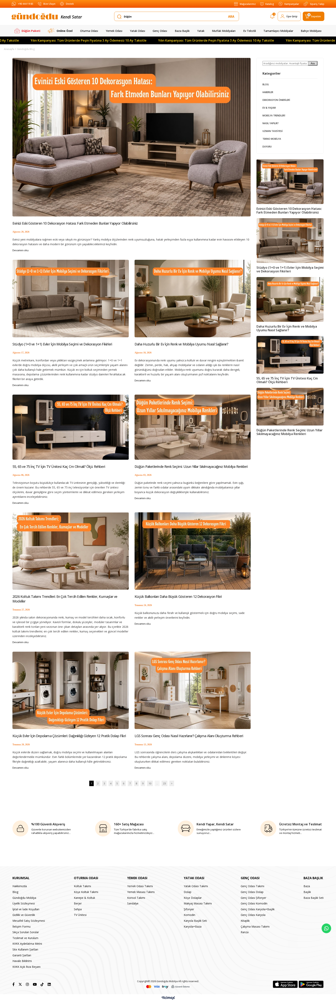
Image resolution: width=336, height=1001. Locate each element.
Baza (307, 886)
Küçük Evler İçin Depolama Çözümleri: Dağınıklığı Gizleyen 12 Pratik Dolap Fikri (69, 736)
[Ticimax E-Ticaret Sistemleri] (168, 998)
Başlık (307, 892)
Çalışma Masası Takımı (255, 926)
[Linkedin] (49, 984)
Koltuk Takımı (82, 886)
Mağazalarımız (248, 4)
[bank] (168, 986)
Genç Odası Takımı (252, 886)
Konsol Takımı (136, 898)
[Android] (311, 984)
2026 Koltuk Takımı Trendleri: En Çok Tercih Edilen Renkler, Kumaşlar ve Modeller (64, 598)
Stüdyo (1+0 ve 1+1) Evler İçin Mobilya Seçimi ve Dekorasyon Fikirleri (62, 344)
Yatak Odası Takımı (196, 886)
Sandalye (132, 903)
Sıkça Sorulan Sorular (25, 932)
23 (164, 783)
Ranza (244, 932)
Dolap (187, 892)
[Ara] (232, 16)
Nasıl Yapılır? (270, 123)
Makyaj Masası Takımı (198, 903)
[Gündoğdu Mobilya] (35, 16)
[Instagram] (27, 984)
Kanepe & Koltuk (84, 898)
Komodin (189, 915)
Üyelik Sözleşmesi (23, 903)
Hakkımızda (19, 886)
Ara (313, 63)
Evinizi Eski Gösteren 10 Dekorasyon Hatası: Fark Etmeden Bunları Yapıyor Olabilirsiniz (75, 223)
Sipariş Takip (317, 4)
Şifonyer (189, 909)
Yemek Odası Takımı (140, 886)
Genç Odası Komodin (254, 903)
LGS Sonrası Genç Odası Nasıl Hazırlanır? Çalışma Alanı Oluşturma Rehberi (189, 736)
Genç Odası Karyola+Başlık (258, 909)
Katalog (269, 4)
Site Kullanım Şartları (25, 949)
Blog (265, 84)
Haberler (267, 92)
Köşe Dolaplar (193, 898)
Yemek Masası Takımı (141, 892)
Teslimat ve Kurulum (25, 938)
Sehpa (78, 909)
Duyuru (267, 146)
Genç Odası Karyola (253, 915)
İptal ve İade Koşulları (25, 909)
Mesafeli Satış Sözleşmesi (28, 921)
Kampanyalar (291, 4)
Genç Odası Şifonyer (253, 898)
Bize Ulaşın (49, 3)
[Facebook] (13, 984)
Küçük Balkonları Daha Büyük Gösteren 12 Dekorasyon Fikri (178, 596)
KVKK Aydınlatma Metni (27, 943)
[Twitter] (20, 984)
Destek (70, 3)
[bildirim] (272, 17)
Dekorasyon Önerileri (276, 100)
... (157, 783)
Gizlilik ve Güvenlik (23, 915)
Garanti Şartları (21, 955)
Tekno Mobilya (271, 138)
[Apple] (285, 984)
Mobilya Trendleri (273, 115)
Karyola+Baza (192, 926)
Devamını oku (20, 250)
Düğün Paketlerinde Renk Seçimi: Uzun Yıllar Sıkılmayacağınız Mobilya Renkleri (191, 466)
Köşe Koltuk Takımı (86, 892)
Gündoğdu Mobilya (24, 898)
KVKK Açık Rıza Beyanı (26, 967)
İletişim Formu (21, 926)
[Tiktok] (42, 984)
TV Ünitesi (80, 915)
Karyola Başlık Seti (195, 921)
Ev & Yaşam (269, 107)
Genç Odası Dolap (252, 892)
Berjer (78, 903)
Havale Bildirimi (22, 961)
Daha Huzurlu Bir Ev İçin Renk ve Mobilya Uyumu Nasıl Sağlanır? (181, 344)
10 (150, 783)
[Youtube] (35, 984)
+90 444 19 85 (25, 3)
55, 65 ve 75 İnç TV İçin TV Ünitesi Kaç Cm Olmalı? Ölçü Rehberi (58, 466)
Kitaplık (245, 921)
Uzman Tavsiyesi (272, 131)
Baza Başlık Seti (314, 898)
